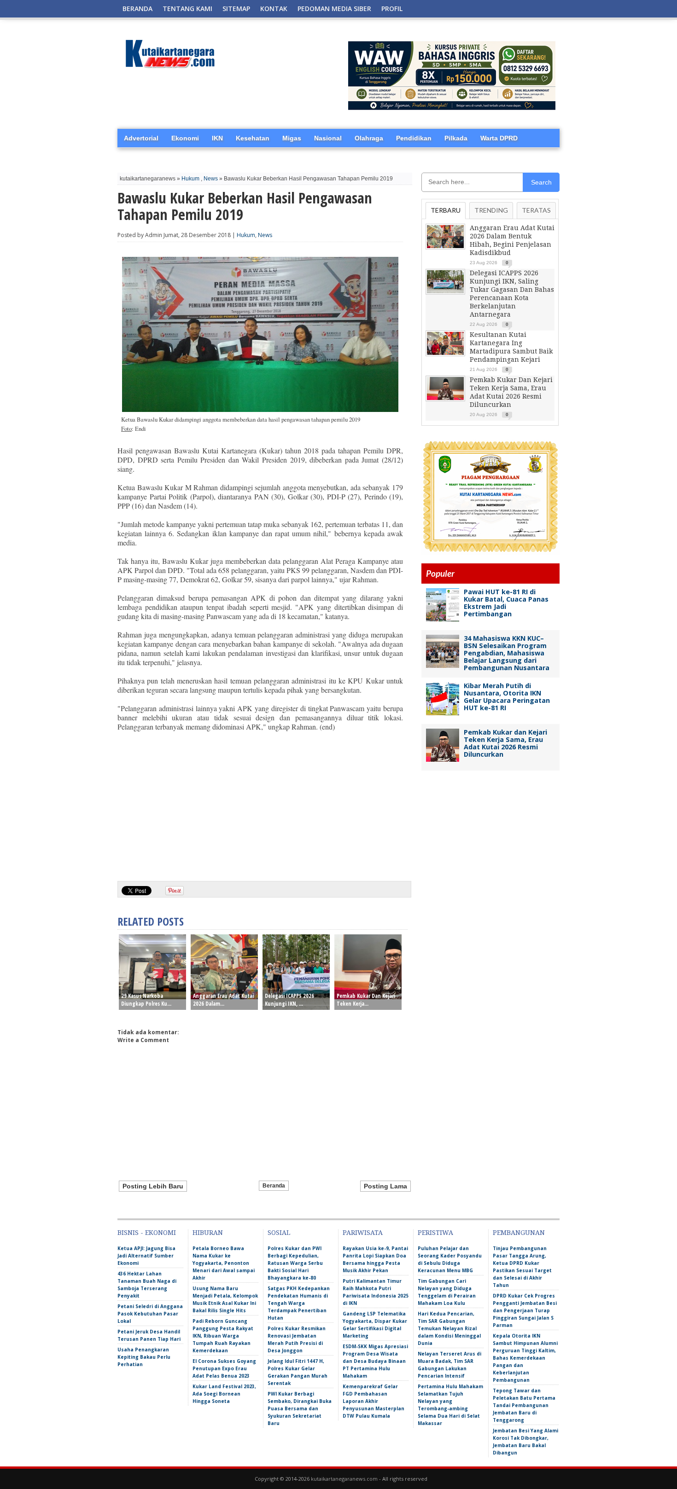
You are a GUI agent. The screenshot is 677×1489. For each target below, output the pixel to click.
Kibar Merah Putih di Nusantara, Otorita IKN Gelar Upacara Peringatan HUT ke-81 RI (507, 696)
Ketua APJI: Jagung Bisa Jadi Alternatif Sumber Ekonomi (146, 1255)
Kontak (273, 8)
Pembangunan (519, 1232)
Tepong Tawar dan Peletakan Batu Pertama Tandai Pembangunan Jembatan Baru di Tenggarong (524, 1405)
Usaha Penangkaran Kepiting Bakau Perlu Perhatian (143, 1356)
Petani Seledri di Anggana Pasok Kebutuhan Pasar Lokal (150, 1313)
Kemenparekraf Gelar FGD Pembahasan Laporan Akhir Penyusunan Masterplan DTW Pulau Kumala (373, 1401)
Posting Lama (385, 1186)
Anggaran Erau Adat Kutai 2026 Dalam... (223, 1000)
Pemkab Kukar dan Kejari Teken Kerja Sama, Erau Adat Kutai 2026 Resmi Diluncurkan (505, 743)
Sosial (279, 1232)
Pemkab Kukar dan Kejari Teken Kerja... (366, 1000)
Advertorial (141, 138)
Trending (491, 210)
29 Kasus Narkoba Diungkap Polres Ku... (146, 1000)
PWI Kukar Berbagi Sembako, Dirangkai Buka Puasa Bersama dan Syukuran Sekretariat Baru (300, 1408)
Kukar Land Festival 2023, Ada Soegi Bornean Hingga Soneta (224, 1393)
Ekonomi (185, 138)
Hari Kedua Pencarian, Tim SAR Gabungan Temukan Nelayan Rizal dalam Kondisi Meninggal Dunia (449, 1328)
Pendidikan (414, 138)
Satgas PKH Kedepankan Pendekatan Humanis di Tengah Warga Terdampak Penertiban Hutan (299, 1303)
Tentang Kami (187, 8)
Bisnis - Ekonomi (146, 1232)
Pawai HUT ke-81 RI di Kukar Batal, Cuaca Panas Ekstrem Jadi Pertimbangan (506, 602)
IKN (217, 138)
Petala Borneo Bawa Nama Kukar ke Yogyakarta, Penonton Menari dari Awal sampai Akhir (224, 1263)
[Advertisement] (260, 802)
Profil (392, 8)
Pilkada (455, 138)
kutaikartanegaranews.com (344, 1478)
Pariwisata (363, 1232)
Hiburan (208, 1232)
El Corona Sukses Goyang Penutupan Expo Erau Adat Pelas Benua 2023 (224, 1368)
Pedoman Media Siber (334, 8)
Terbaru (446, 210)
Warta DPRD (499, 138)
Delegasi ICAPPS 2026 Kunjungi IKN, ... (289, 1000)
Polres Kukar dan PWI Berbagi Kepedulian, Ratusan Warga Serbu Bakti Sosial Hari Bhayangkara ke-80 (295, 1263)
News (211, 178)
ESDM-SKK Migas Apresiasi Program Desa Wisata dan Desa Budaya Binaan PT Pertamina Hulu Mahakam (375, 1361)
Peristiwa (435, 1232)
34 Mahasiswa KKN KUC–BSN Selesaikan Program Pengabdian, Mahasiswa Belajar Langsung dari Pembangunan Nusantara (506, 653)
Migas (291, 138)
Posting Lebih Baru (153, 1186)
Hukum (190, 178)
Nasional (328, 138)
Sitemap (236, 8)
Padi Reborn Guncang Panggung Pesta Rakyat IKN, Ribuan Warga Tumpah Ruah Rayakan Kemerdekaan (223, 1336)
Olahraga (369, 138)
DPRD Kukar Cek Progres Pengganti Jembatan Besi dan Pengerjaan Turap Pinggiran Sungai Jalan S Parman (525, 1310)
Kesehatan (252, 138)
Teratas (536, 210)
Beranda (137, 8)
